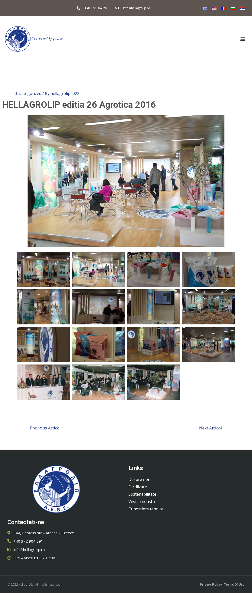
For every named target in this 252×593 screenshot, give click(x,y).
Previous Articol (43, 428)
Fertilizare (137, 486)
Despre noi (138, 479)
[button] (243, 39)
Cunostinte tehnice (145, 509)
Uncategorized (27, 93)
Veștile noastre (142, 501)
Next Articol (213, 428)
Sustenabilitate (142, 494)
